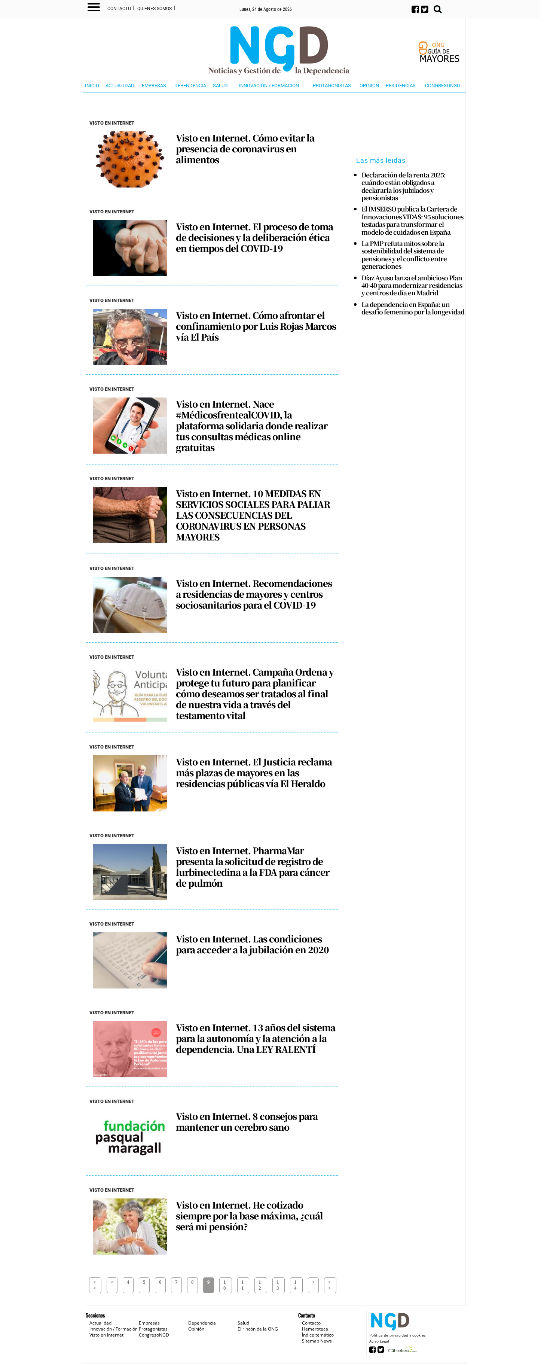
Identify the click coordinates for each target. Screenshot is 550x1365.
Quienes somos (154, 8)
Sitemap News (317, 1341)
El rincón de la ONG (258, 1329)
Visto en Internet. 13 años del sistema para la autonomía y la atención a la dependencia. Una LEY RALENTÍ (255, 1038)
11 (242, 1285)
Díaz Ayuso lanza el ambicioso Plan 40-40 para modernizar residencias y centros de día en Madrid (411, 285)
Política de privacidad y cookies (397, 1335)
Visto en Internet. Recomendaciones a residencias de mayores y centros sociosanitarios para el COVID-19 (254, 594)
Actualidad (120, 85)
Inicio (92, 85)
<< (94, 1285)
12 (260, 1285)
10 (224, 1285)
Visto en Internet (106, 1335)
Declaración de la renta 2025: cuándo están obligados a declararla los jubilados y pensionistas (403, 186)
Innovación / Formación (269, 85)
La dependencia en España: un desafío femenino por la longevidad (412, 308)
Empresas (154, 85)
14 (295, 1285)
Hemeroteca (315, 1329)
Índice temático (318, 1335)
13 (277, 1285)
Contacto (119, 8)
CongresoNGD (442, 85)
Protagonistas (332, 85)
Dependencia (190, 85)
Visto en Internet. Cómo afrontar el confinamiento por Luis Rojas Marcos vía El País (256, 326)
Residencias (401, 85)
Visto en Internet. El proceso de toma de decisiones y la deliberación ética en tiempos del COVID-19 (254, 237)
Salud (220, 85)
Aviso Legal (379, 1341)
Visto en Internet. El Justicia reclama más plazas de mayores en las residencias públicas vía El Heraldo (254, 772)
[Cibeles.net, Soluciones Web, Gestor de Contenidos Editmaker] (402, 1352)
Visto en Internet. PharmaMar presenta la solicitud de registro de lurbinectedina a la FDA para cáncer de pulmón (252, 866)
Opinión (369, 85)
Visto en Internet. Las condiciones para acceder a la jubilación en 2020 (252, 944)
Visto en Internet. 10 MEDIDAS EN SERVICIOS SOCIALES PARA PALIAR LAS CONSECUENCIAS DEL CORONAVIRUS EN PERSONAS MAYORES (253, 515)
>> (329, 1285)
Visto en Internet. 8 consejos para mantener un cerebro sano (247, 1121)
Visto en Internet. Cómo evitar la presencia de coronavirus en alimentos (245, 148)
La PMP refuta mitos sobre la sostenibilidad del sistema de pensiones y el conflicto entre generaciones (404, 255)
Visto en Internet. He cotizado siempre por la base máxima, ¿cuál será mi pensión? (249, 1215)
